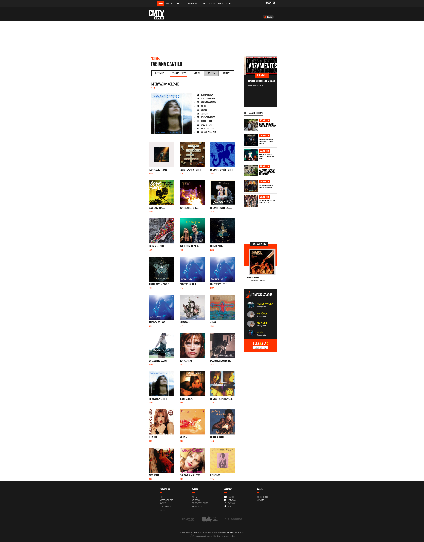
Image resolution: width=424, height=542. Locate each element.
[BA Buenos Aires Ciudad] (210, 519)
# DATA (194, 497)
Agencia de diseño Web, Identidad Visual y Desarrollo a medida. (215, 536)
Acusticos (196, 500)
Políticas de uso (239, 532)
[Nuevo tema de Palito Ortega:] (251, 155)
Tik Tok (230, 506)
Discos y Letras (179, 73)
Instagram (232, 500)
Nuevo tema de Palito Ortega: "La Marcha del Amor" (266, 157)
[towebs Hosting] (188, 519)
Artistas (169, 3)
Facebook (231, 503)
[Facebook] (274, 3)
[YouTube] (267, 3)
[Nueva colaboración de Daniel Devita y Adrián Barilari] (251, 140)
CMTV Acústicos (208, 3)
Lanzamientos (192, 3)
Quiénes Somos (262, 497)
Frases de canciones (200, 503)
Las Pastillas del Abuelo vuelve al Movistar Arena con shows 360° (267, 172)
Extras (229, 3)
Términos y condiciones (225, 532)
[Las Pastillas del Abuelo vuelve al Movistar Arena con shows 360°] (251, 171)
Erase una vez (197, 506)
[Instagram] (269, 3)
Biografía (159, 73)
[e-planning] (233, 519)
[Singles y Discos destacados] (260, 66)
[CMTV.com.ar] (158, 14)
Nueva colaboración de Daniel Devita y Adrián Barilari (266, 141)
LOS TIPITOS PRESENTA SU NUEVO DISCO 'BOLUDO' (266, 186)
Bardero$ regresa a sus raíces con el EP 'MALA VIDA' (267, 125)
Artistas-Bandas (166, 500)
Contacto (260, 500)
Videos (197, 73)
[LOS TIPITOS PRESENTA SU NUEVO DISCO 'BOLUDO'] (251, 186)
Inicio (160, 3)
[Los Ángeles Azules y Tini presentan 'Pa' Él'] (251, 201)
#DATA (220, 3)
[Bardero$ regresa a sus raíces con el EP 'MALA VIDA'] (251, 125)
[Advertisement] (212, 37)
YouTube (231, 497)
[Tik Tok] (271, 2)
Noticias (180, 3)
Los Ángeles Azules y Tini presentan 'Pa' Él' (267, 202)
